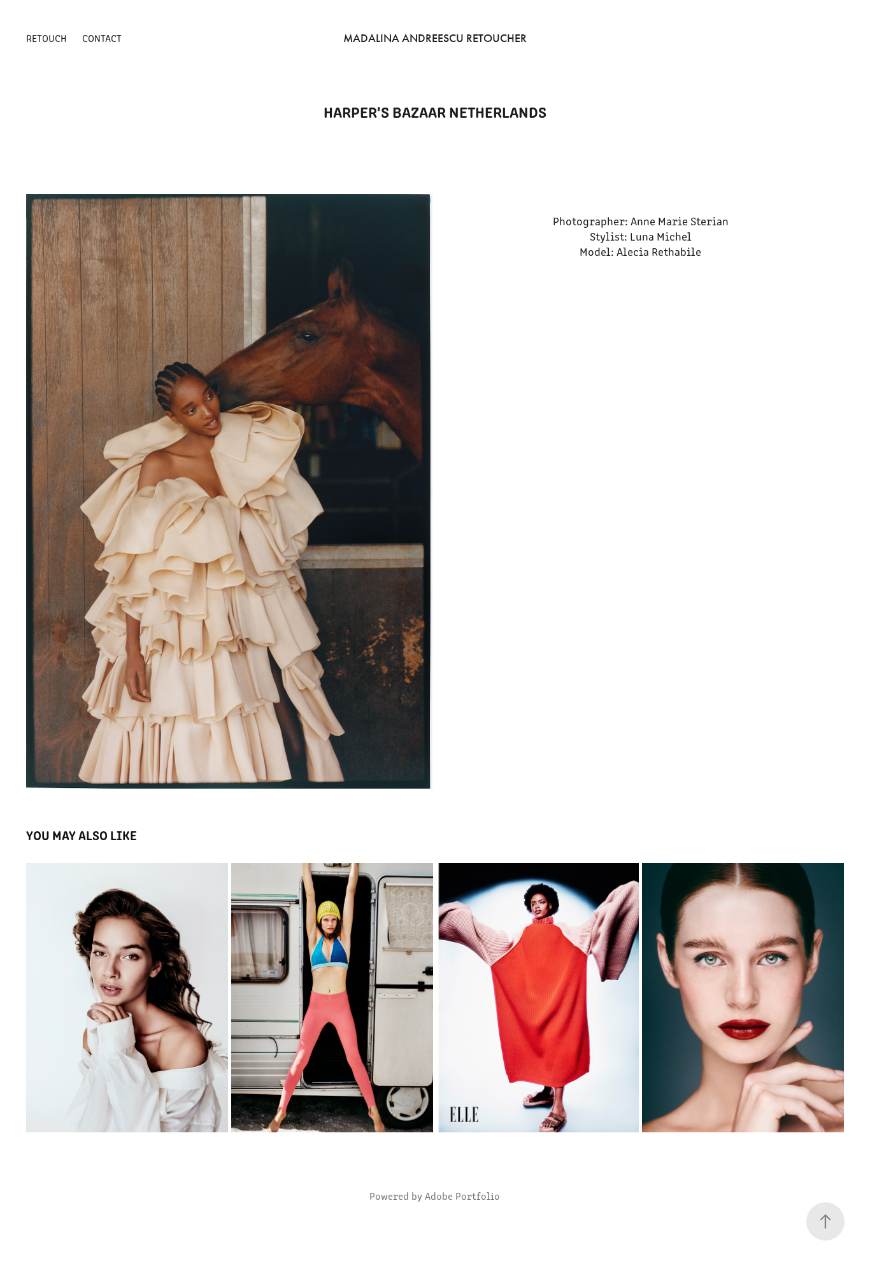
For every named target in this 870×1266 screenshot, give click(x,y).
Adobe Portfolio (462, 1195)
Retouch (46, 38)
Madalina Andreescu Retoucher (435, 38)
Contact (102, 38)
